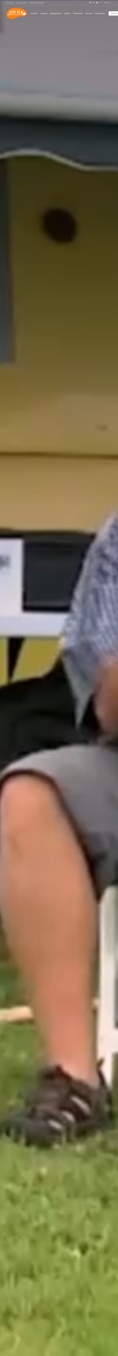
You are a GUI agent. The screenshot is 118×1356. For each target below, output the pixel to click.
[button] (100, 2)
